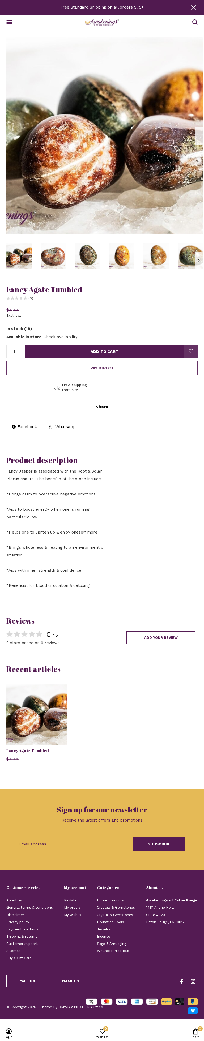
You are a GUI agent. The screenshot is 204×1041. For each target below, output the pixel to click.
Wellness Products (113, 951)
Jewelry (103, 929)
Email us (70, 981)
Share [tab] (102, 406)
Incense (103, 936)
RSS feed (95, 1007)
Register (71, 900)
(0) (30, 298)
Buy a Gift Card (19, 958)
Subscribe (159, 844)
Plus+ (78, 1007)
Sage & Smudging (111, 944)
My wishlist (73, 915)
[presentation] (199, 136)
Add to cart (104, 351)
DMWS (64, 1007)
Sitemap (13, 951)
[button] (10, 22)
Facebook (27, 426)
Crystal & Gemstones (115, 915)
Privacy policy (17, 922)
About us (14, 900)
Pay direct (102, 368)
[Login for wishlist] (191, 351)
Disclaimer (15, 915)
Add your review (161, 638)
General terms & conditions (29, 907)
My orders (72, 907)
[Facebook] (181, 981)
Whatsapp (65, 426)
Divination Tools (110, 922)
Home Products (110, 900)
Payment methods (22, 929)
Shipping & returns (21, 936)
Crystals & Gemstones (116, 907)
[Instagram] (193, 981)
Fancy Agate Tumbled (27, 750)
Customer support (22, 944)
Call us (27, 981)
